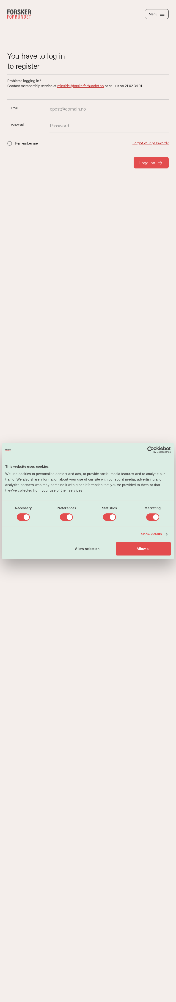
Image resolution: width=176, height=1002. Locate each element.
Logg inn (147, 162)
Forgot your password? (150, 142)
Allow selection (87, 549)
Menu (153, 13)
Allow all (143, 549)
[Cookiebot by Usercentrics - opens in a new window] (151, 449)
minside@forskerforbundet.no (80, 85)
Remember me (26, 143)
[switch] (66, 517)
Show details (151, 534)
